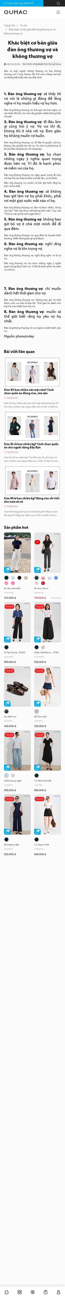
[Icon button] (58, 3)
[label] (15, 12)
